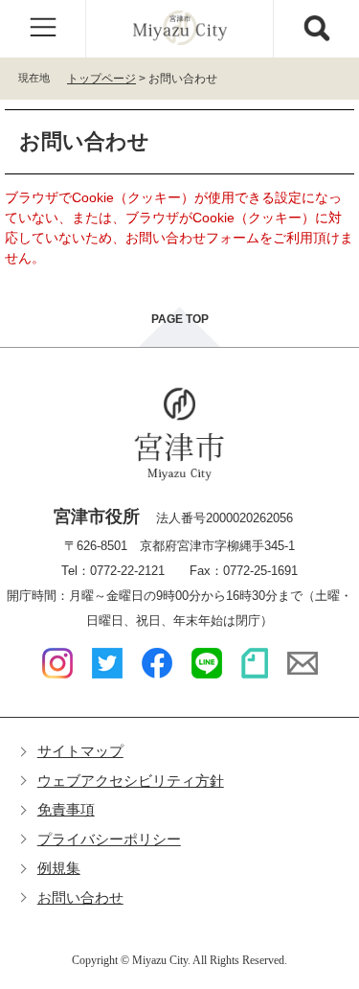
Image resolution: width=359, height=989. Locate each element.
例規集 (58, 868)
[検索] (316, 29)
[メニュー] (43, 29)
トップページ (101, 78)
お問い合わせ (80, 897)
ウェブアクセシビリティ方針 (130, 780)
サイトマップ (80, 751)
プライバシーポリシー (109, 839)
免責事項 (66, 809)
